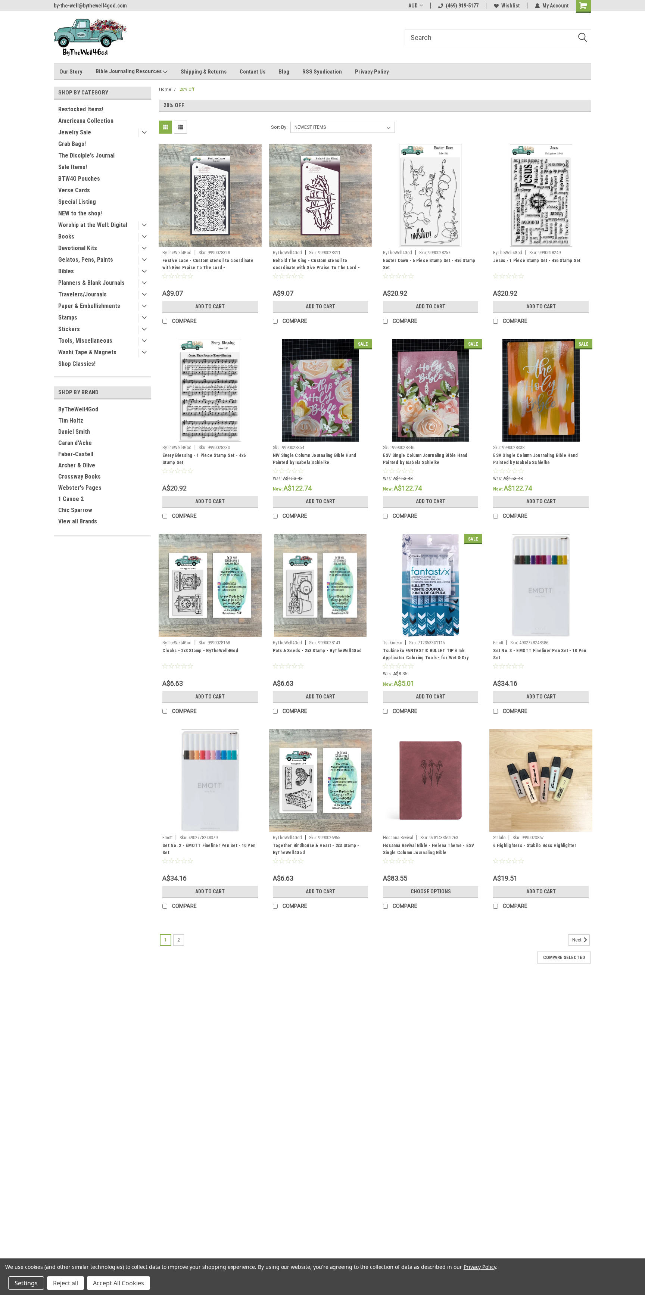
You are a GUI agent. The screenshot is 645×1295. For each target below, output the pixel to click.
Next (577, 940)
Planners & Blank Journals (91, 282)
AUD (413, 6)
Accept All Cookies (118, 1283)
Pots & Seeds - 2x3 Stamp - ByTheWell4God (317, 650)
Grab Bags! (72, 143)
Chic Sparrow (75, 510)
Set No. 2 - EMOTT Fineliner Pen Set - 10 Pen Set (208, 849)
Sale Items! (72, 167)
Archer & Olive (76, 465)
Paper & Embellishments (89, 305)
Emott (498, 642)
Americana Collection (85, 120)
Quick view (210, 241)
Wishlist (510, 6)
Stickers (69, 329)
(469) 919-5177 (462, 6)
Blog (283, 71)
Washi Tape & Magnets (87, 352)
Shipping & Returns (204, 71)
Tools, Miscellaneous (85, 340)
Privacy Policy (372, 71)
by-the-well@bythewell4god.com (90, 6)
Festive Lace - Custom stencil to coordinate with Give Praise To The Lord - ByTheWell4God (207, 267)
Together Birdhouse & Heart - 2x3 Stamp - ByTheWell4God (316, 849)
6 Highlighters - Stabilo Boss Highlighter (534, 845)
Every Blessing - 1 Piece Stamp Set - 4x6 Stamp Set (204, 459)
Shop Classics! (77, 363)
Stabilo (499, 837)
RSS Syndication (322, 71)
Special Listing (77, 201)
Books (66, 236)
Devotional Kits (77, 248)
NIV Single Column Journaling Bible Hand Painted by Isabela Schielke (314, 459)
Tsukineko (392, 642)
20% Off (187, 89)
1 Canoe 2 (71, 498)
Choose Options (431, 891)
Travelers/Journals (82, 294)
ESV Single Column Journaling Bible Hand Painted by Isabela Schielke (425, 459)
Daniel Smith (74, 431)
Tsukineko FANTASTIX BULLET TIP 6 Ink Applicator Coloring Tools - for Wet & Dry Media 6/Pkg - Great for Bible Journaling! (425, 657)
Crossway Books (79, 476)
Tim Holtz (70, 420)
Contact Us (252, 71)
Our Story (70, 71)
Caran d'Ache (75, 442)
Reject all (65, 1283)
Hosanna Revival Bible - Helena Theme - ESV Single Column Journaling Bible (428, 849)
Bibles (66, 271)
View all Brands (77, 521)
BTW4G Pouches (79, 178)
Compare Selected (564, 957)
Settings (26, 1283)
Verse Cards (74, 190)
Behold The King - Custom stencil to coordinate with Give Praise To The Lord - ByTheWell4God (316, 267)
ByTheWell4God (78, 409)
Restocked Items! (80, 109)
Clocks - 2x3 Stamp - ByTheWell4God (200, 650)
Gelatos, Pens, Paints (85, 259)
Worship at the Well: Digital (92, 224)
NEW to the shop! (80, 213)
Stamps (67, 317)
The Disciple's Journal (86, 155)
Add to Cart (210, 306)
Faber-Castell (75, 454)
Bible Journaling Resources (129, 71)
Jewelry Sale (74, 132)
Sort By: (279, 127)
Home (165, 89)
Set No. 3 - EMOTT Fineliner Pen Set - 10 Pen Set (539, 654)
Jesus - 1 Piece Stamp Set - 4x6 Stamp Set (536, 260)
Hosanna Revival (398, 837)
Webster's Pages (80, 487)
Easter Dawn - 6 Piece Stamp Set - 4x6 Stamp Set (429, 264)
